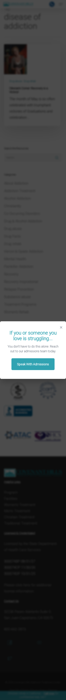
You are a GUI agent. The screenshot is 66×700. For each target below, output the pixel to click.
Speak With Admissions (33, 364)
